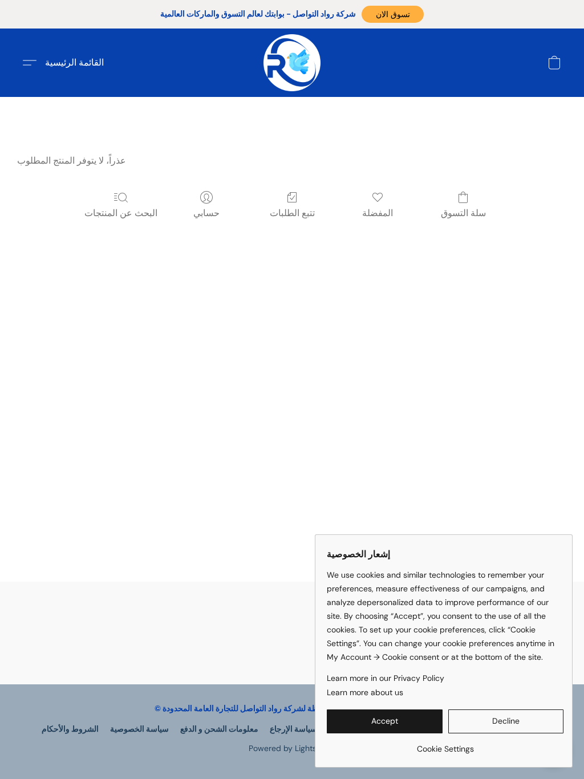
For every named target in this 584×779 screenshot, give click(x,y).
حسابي (206, 213)
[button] (393, 14)
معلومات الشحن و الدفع (219, 729)
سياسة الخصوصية (139, 729)
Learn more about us (365, 692)
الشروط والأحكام (70, 729)
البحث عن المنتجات (120, 213)
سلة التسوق (463, 213)
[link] (445, 744)
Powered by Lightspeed (292, 748)
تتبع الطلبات (292, 213)
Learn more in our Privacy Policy (385, 678)
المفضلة (377, 213)
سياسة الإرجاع (293, 729)
